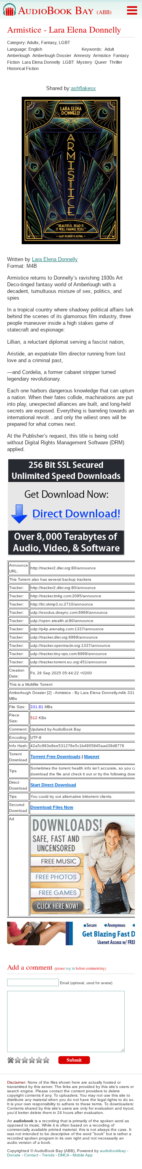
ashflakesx (83, 88)
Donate (14, 1155)
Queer (101, 62)
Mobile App (83, 1155)
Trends (48, 1155)
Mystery (84, 62)
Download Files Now (51, 807)
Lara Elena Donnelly (41, 62)
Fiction (13, 62)
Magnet (91, 756)
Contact (31, 1155)
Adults (33, 42)
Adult (109, 49)
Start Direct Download (53, 784)
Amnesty (82, 55)
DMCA (63, 1155)
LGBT (64, 42)
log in (70, 968)
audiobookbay (113, 1151)
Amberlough (18, 55)
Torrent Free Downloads (55, 756)
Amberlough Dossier (51, 55)
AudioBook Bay (65, 9)
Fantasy (48, 42)
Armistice (102, 55)
